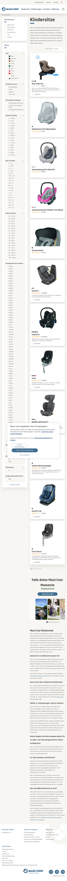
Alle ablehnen (25, 455)
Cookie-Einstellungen (20, 446)
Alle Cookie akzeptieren (24, 450)
